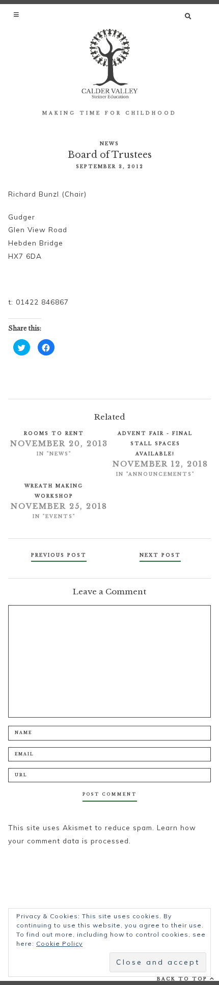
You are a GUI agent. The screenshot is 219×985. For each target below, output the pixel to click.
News (109, 143)
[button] (17, 14)
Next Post (160, 555)
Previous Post (59, 555)
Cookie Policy (59, 943)
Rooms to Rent (54, 433)
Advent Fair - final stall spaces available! (155, 443)
